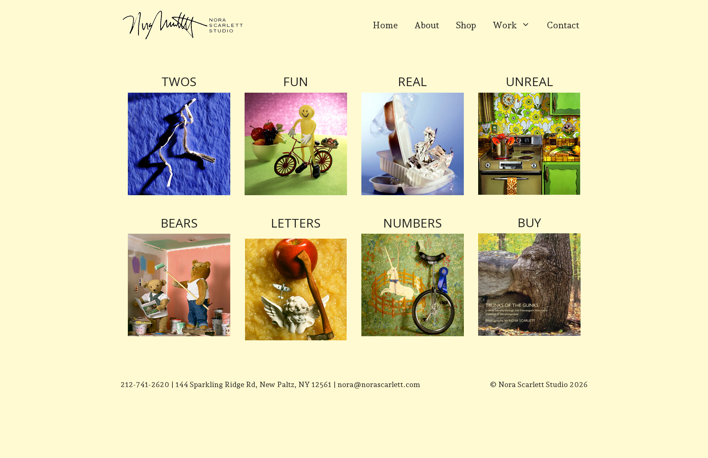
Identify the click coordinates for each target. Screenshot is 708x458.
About (426, 25)
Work (504, 25)
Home (385, 25)
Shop (466, 25)
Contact (563, 25)
